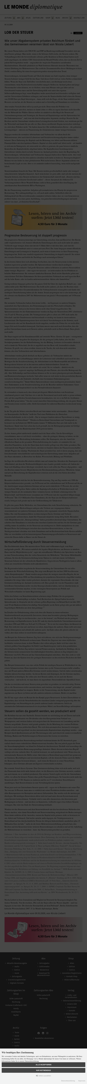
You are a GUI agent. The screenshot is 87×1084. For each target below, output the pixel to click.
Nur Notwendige (43, 1070)
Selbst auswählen (44, 1076)
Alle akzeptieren (43, 1065)
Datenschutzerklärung (68, 1081)
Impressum (81, 1081)
